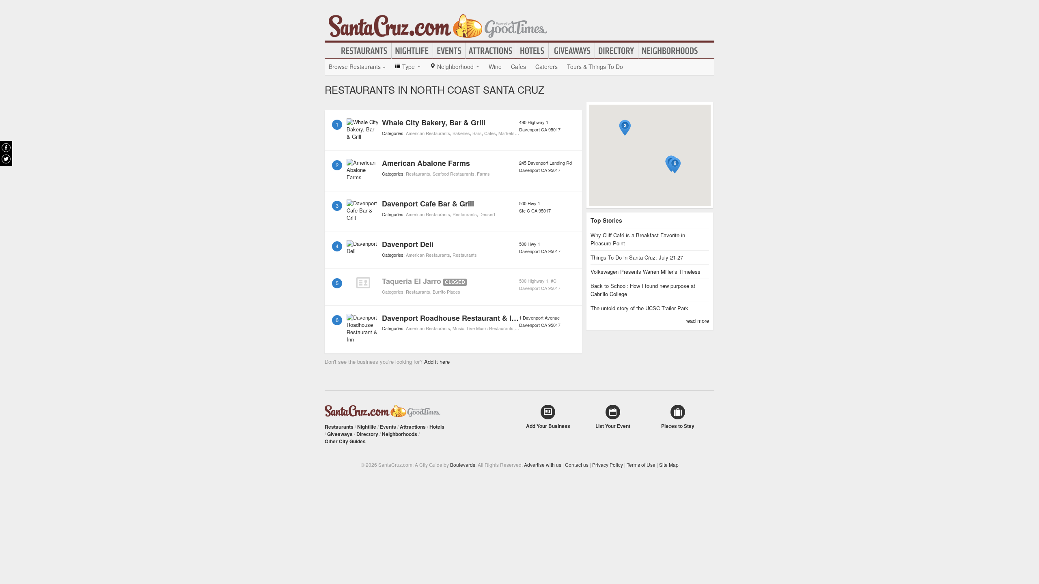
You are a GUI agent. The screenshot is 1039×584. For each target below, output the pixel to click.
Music (458, 328)
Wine (495, 66)
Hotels (532, 50)
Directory (616, 50)
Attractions (491, 50)
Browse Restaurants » (357, 66)
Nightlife (412, 50)
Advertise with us (542, 464)
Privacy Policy (607, 464)
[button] (625, 128)
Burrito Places (446, 291)
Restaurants (364, 50)
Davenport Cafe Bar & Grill (428, 203)
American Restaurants (428, 133)
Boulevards (462, 464)
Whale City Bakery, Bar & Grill (433, 122)
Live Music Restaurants (490, 328)
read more (697, 320)
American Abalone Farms (426, 163)
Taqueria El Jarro (411, 281)
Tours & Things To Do (595, 66)
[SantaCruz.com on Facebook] (6, 147)
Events (449, 50)
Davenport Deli (407, 244)
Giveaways (572, 50)
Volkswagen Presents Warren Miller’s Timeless (646, 271)
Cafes (518, 66)
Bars (477, 133)
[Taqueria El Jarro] (363, 282)
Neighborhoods (670, 50)
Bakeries (461, 133)
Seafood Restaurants (453, 173)
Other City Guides (345, 441)
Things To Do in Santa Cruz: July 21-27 (637, 257)
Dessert (487, 214)
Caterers (546, 66)
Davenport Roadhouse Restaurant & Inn (451, 318)
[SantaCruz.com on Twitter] (6, 159)
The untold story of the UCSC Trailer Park (639, 308)
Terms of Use (641, 464)
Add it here (437, 361)
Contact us (576, 464)
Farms (483, 173)
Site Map (669, 464)
